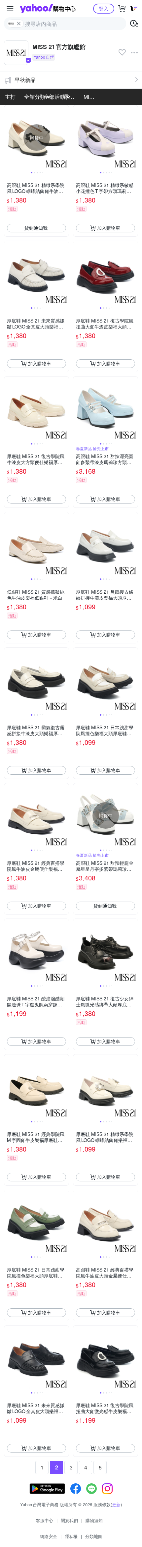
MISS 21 (91, 96)
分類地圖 (93, 1536)
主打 (10, 96)
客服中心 (44, 1520)
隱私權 (71, 1536)
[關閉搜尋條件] (19, 24)
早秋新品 (25, 80)
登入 (104, 8)
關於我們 (69, 1520)
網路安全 (48, 1536)
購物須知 (94, 1520)
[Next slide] (64, 137)
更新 (116, 1504)
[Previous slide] (8, 137)
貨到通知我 (36, 227)
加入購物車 (108, 227)
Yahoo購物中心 (48, 8)
